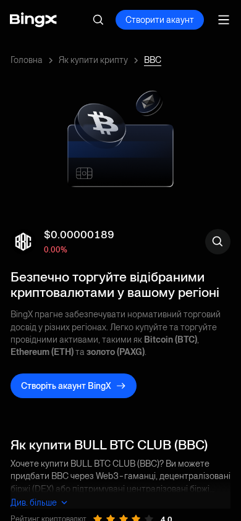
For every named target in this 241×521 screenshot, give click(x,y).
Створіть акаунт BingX (66, 386)
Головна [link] (27, 60)
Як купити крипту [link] (93, 60)
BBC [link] (152, 60)
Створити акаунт (159, 20)
